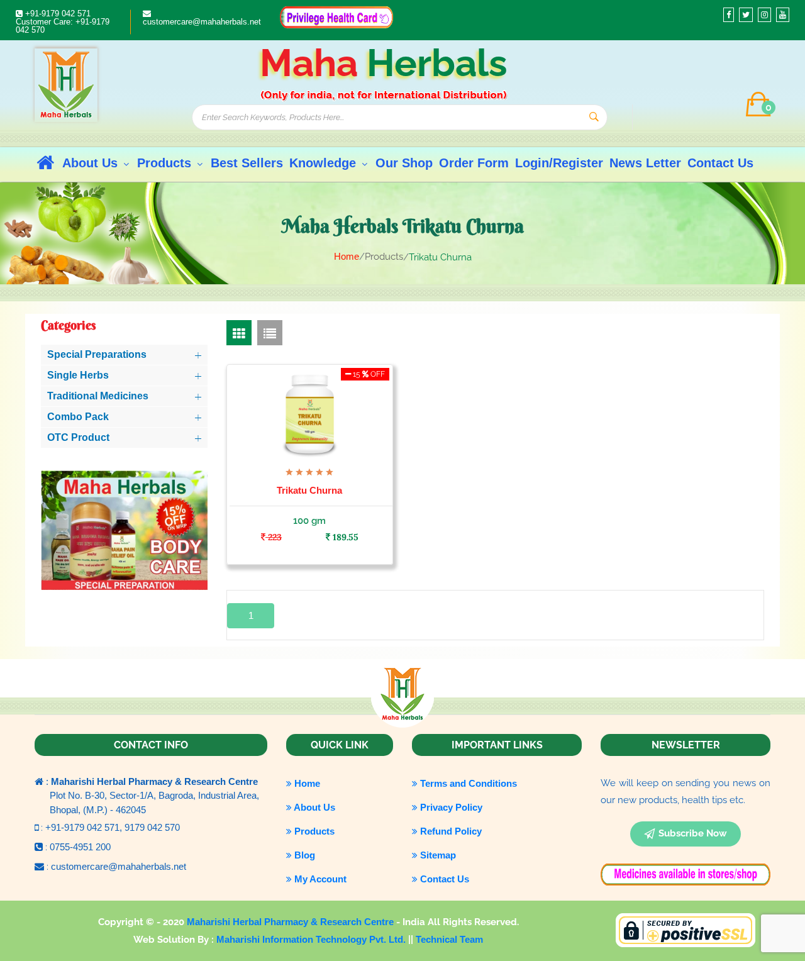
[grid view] (239, 332)
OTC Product (78, 437)
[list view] (269, 332)
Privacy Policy (450, 807)
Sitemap (437, 855)
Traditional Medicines (97, 396)
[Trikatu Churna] (310, 413)
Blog (303, 855)
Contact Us (720, 163)
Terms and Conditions (467, 783)
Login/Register (559, 163)
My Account (319, 879)
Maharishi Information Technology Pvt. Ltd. (312, 939)
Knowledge (324, 163)
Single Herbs (78, 375)
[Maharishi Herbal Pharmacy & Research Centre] (66, 84)
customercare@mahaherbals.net (202, 21)
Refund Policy (450, 831)
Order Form (474, 163)
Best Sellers (247, 163)
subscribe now (692, 833)
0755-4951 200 (80, 847)
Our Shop (404, 163)
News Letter (645, 163)
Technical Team (449, 939)
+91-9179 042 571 (57, 13)
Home (346, 256)
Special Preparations (97, 354)
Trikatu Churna (309, 490)
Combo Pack (78, 416)
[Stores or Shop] (336, 16)
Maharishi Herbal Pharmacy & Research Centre (291, 921)
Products (166, 163)
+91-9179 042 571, (85, 827)
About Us (91, 163)
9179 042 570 (152, 827)
